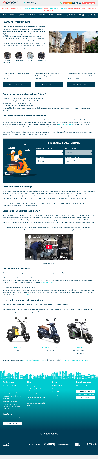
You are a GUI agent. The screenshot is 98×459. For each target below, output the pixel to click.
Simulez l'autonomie (49, 85)
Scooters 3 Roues (57, 392)
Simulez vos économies (16, 85)
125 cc (43, 360)
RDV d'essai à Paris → (86, 391)
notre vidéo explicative (54, 230)
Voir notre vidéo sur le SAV (81, 85)
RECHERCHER (89, 3)
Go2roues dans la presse (34, 394)
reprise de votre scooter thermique (76, 360)
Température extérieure (72, 157)
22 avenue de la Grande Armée (32, 8)
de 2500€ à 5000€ (57, 389)
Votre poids (40, 157)
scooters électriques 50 (30, 360)
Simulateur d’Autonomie (10, 401)
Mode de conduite (71, 148)
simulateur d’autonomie (66, 125)
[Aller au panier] (80, 3)
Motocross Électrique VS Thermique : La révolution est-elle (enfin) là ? (11, 406)
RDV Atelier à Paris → (12, 423)
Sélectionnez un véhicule (44, 148)
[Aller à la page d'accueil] (11, 4)
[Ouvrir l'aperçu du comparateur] (73, 3)
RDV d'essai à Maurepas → (85, 397)
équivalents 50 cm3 (47, 283)
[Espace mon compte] (77, 3)
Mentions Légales (32, 386)
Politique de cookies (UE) (34, 400)
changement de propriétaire (57, 8)
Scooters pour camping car (59, 395)
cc (38, 360)
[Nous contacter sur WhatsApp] (60, 3)
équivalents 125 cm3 (25, 295)
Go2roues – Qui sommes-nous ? (36, 397)
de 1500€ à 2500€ (57, 386)
